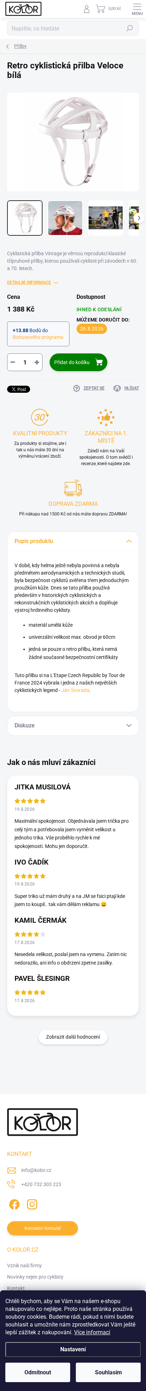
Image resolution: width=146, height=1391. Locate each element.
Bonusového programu (38, 337)
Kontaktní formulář (42, 1228)
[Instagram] (31, 1203)
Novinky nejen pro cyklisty (35, 1277)
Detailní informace (29, 282)
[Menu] (137, 9)
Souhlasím (108, 1372)
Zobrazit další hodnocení (73, 1037)
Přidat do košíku (72, 362)
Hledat (129, 28)
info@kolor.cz (36, 1170)
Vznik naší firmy (24, 1265)
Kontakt (16, 1288)
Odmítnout (37, 1372)
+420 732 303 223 (41, 1184)
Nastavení (73, 1349)
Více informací (92, 1332)
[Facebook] (13, 1203)
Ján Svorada (75, 690)
